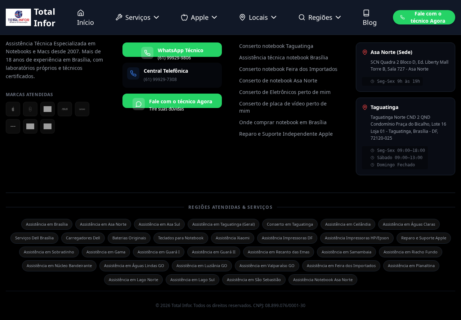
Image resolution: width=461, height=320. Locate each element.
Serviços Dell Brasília (34, 237)
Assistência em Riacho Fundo (411, 251)
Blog (370, 22)
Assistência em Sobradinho (49, 251)
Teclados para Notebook (180, 237)
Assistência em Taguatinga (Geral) (223, 224)
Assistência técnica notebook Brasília (283, 57)
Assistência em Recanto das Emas (278, 251)
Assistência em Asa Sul (159, 224)
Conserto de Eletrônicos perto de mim (285, 92)
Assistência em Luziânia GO (201, 265)
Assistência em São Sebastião (254, 279)
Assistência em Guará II (214, 251)
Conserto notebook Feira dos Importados (288, 69)
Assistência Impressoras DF (287, 237)
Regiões (320, 17)
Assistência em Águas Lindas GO (134, 265)
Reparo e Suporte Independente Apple (286, 133)
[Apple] (13, 109)
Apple (200, 17)
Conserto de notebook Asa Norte (278, 80)
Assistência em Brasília (47, 224)
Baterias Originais (129, 237)
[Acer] (47, 109)
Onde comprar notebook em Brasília (283, 122)
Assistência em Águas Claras (409, 224)
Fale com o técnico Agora (428, 17)
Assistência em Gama (105, 251)
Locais (258, 17)
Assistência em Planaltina (411, 265)
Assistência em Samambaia (346, 251)
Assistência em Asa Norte (103, 224)
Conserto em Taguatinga (290, 224)
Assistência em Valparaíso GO (267, 265)
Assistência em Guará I (159, 251)
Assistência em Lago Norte (133, 279)
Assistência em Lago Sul (192, 279)
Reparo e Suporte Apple (423, 237)
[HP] (30, 126)
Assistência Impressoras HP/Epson (357, 237)
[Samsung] (13, 126)
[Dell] (30, 109)
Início (85, 22)
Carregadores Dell (83, 237)
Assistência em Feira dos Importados (341, 265)
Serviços (138, 17)
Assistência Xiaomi (233, 237)
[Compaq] (47, 126)
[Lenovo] (82, 109)
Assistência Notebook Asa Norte (323, 279)
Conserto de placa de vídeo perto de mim (283, 107)
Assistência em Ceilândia (348, 224)
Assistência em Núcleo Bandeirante (59, 265)
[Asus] (65, 109)
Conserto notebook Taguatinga (276, 45)
